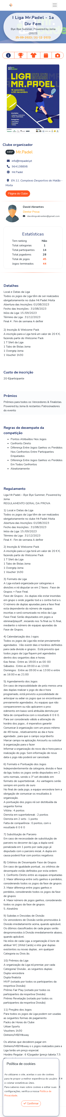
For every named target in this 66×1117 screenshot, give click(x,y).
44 (44, 264)
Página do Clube (18, 193)
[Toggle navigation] (55, 5)
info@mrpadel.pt (22, 161)
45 (44, 259)
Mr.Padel (17, 172)
